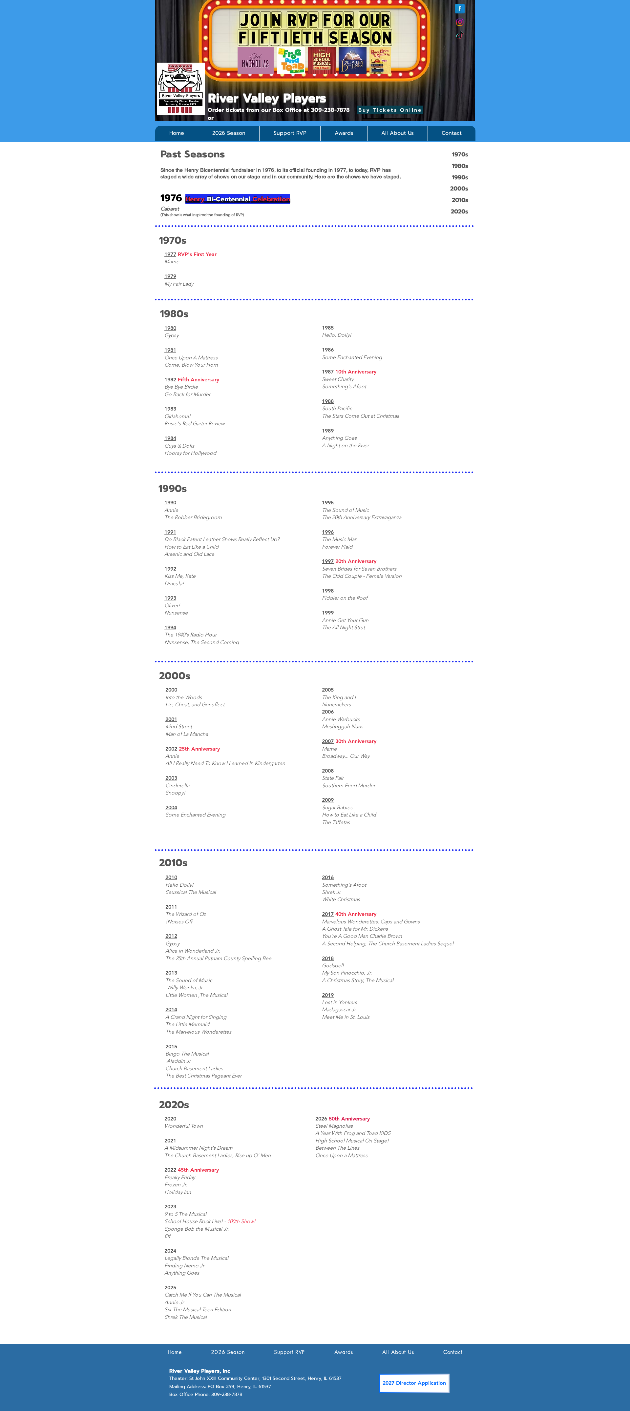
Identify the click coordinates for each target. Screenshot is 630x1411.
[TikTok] (460, 35)
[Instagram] (460, 22)
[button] (228, 133)
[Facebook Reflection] (460, 8)
